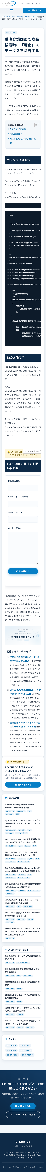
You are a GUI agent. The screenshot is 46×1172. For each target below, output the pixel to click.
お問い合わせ (24, 1106)
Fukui (39, 1155)
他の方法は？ (16, 134)
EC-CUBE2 (11, 1046)
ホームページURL (16, 512)
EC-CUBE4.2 (12, 1055)
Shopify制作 (9, 1155)
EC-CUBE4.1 (25, 1050)
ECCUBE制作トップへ (33, 451)
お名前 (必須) (14, 481)
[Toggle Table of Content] (35, 125)
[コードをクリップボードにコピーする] (38, 208)
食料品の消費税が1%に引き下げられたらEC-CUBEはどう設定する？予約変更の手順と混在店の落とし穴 (23, 931)
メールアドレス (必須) (18, 496)
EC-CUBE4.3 (27, 1055)
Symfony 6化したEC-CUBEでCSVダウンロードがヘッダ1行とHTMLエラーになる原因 (22, 823)
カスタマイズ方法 (18, 129)
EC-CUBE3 (24, 1046)
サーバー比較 (19, 1158)
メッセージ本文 (15, 528)
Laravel (31, 1155)
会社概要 (9, 1152)
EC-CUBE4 (10, 33)
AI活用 (29, 1158)
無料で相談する (24, 784)
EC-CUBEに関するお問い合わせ (23, 141)
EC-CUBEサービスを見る (23, 1114)
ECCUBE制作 (33, 1152)
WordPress (21, 1155)
